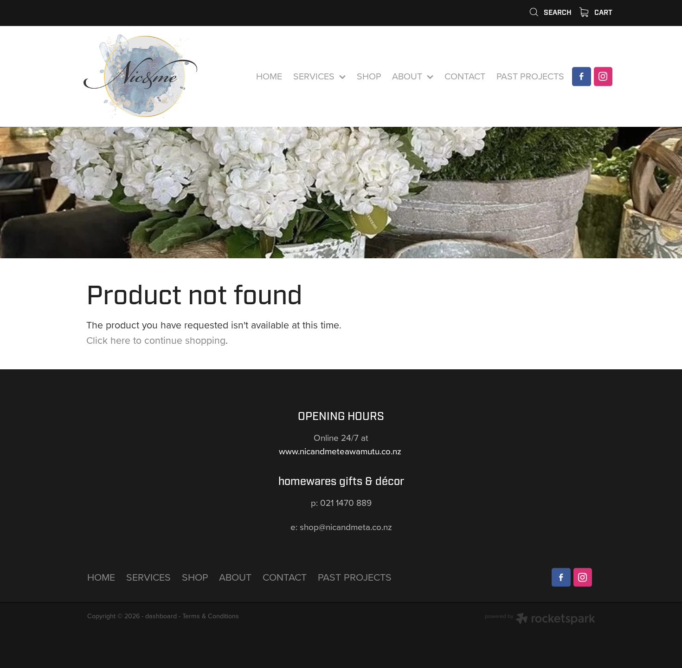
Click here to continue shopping (155, 340)
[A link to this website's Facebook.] (581, 76)
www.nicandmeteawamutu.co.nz (341, 451)
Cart (602, 12)
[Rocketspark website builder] (540, 619)
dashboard (161, 616)
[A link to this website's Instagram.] (603, 76)
